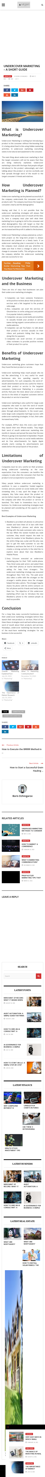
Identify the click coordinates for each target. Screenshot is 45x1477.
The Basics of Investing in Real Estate (33, 1453)
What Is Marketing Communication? (30, 861)
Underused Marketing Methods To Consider (32, 829)
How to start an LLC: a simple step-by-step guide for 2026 (14, 1065)
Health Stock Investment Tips (12, 1149)
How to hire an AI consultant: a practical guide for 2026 (13, 1032)
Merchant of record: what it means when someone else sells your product (14, 1001)
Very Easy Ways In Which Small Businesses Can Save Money (33, 1440)
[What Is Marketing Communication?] (30, 665)
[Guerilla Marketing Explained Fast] (10, 665)
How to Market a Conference (30, 845)
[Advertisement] (22, 33)
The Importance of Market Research (32, 1468)
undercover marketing (12, 716)
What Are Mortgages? (9, 1243)
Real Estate (29, 1448)
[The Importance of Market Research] (10, 686)
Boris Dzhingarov (21, 76)
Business (29, 1434)
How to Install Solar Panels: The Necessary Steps (31, 1265)
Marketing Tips (18, 711)
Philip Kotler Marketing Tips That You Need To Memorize (32, 877)
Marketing (8, 76)
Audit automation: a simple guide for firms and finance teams (14, 1015)
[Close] (8, 1427)
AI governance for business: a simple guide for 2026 (12, 1047)
